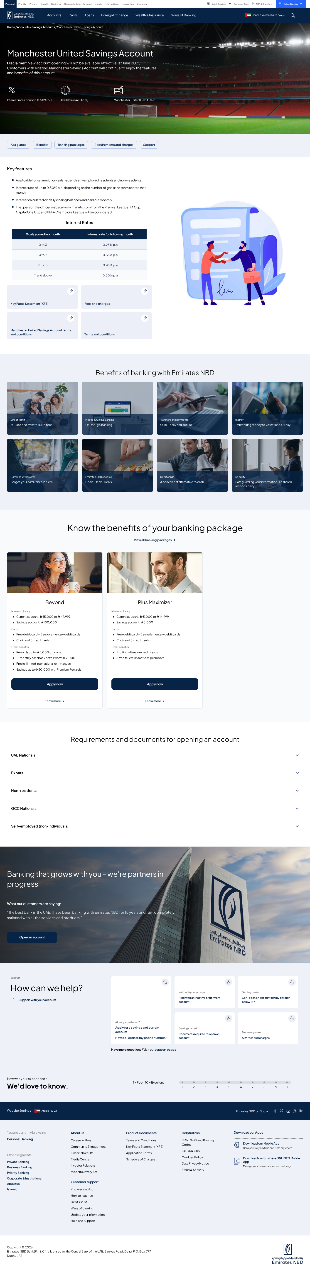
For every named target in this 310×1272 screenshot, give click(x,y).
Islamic (12, 1189)
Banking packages (71, 144)
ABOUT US (142, 4)
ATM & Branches (264, 4)
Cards (73, 15)
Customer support (85, 1182)
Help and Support (83, 1221)
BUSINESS (56, 4)
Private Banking (18, 1162)
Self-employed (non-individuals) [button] (40, 826)
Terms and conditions (99, 334)
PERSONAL (10, 4)
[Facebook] (275, 1111)
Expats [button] (17, 773)
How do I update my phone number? (141, 1038)
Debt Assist (79, 1202)
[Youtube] (288, 1111)
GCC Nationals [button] (23, 808)
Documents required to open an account (199, 1036)
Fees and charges (97, 303)
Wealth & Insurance (149, 15)
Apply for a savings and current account (137, 1030)
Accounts (54, 15)
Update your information (88, 1214)
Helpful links (191, 1133)
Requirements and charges (113, 144)
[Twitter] (281, 1111)
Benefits (42, 144)
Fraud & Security (193, 1170)
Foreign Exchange (114, 15)
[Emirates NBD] (23, 15)
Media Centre (80, 1159)
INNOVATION (128, 4)
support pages (165, 1049)
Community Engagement (88, 1146)
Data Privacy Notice (195, 1163)
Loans (89, 15)
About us (13, 1184)
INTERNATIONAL (112, 4)
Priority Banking (18, 1172)
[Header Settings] (150, 3)
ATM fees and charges (256, 1038)
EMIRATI (44, 4)
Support (149, 144)
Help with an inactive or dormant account (199, 999)
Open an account (32, 937)
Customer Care (241, 4)
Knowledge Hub (82, 1189)
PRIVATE (33, 4)
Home (11, 27)
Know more (53, 701)
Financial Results (82, 1153)
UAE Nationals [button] (23, 755)
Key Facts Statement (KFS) (29, 303)
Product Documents (141, 1133)
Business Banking (19, 1167)
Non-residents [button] (24, 790)
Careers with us (81, 1140)
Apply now (55, 684)
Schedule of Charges (140, 1159)
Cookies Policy (192, 1157)
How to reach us (82, 1195)
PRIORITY (22, 4)
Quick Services (219, 4)
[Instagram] (294, 1111)
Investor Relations (83, 1165)
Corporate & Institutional (24, 1178)
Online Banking (290, 4)
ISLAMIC (98, 4)
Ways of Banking (183, 15)
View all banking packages (153, 540)
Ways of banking (82, 1208)
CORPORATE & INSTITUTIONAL (78, 4)
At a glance (19, 144)
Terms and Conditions (141, 1140)
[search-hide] (292, 15)
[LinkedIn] (301, 1111)
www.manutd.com (77, 207)
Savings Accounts (43, 27)
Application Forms (139, 1153)
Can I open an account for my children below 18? (266, 999)
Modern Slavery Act (84, 1172)
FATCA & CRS (191, 1151)
